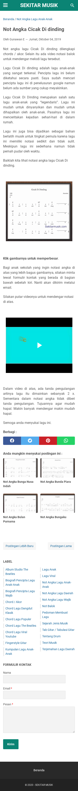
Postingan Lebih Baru (19, 546)
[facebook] (12, 441)
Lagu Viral (48, 576)
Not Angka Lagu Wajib (56, 599)
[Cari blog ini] (72, 5)
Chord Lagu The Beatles (20, 625)
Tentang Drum (51, 636)
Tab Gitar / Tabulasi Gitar (58, 629)
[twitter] (30, 441)
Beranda (39, 770)
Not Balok (48, 606)
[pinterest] (48, 441)
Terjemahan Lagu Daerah (58, 649)
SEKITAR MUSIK (39, 5)
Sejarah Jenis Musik (55, 623)
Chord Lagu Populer (18, 619)
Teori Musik (49, 642)
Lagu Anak (49, 569)
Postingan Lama (61, 546)
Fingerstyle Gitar (16, 643)
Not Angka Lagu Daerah (57, 593)
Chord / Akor (13, 602)
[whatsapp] (66, 441)
